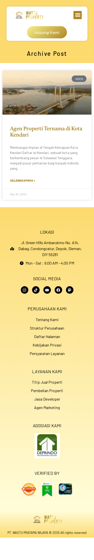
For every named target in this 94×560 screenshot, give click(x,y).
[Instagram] (24, 290)
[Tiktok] (36, 290)
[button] (77, 15)
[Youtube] (47, 290)
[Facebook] (58, 290)
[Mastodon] (69, 290)
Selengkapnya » (22, 180)
